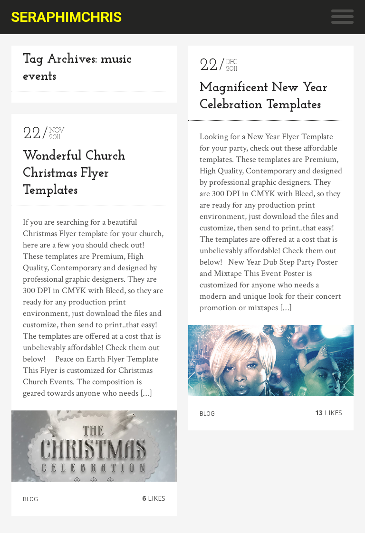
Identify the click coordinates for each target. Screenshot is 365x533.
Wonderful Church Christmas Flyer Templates (74, 173)
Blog (30, 499)
